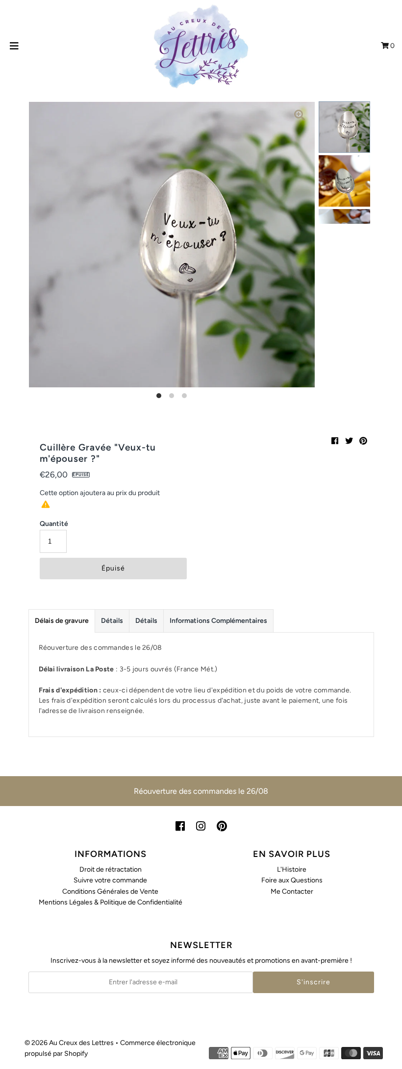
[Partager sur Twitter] (349, 441)
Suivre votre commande (110, 880)
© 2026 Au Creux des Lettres (69, 1043)
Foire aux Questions (292, 880)
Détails (112, 621)
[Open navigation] (14, 46)
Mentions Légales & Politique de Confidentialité (110, 902)
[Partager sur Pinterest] (363, 441)
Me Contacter (292, 891)
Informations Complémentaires (218, 621)
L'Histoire (291, 869)
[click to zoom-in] (299, 117)
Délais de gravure (62, 621)
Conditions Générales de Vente (110, 891)
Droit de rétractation (110, 869)
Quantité (54, 524)
